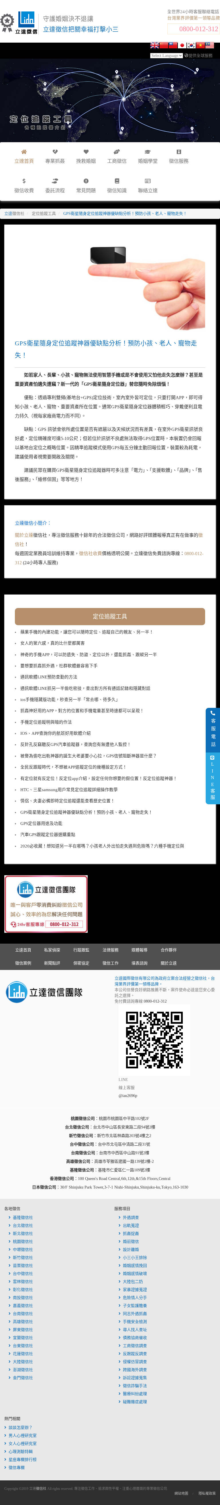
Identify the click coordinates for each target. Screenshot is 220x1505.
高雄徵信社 (23, 1322)
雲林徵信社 (23, 1282)
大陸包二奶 (133, 1282)
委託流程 (55, 190)
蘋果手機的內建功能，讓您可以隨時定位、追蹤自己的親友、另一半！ (87, 632)
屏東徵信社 (23, 1330)
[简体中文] (163, 46)
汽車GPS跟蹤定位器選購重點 (47, 834)
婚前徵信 (131, 1241)
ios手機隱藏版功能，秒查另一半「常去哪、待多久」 (70, 699)
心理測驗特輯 (21, 1451)
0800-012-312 (198, 29)
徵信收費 (24, 190)
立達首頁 (23, 950)
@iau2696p (128, 1096)
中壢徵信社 (23, 1249)
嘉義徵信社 (23, 1306)
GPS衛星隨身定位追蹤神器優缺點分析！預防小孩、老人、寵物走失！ (86, 812)
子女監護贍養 (135, 1306)
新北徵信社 (23, 1233)
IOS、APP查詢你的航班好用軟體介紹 (55, 733)
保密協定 (81, 963)
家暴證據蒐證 (135, 1290)
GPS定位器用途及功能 (41, 823)
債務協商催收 (135, 1338)
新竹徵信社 (23, 1258)
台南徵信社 (23, 1314)
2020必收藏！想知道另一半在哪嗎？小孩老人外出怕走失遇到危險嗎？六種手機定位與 (102, 846)
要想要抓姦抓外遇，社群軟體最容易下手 (59, 666)
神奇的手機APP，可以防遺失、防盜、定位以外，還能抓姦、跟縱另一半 (88, 654)
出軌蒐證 (131, 1225)
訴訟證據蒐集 (135, 1378)
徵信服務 (178, 161)
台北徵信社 (23, 1225)
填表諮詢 (139, 963)
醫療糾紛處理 (135, 1394)
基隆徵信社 (23, 1217)
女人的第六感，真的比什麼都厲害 (52, 643)
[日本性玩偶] (182, 46)
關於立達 (24, 535)
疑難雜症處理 (135, 1402)
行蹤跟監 (81, 950)
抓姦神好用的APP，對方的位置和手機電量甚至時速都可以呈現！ (82, 710)
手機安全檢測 (135, 1322)
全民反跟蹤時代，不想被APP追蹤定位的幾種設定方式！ (73, 767)
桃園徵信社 (23, 1241)
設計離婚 (131, 1249)
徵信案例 (23, 963)
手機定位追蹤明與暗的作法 (46, 722)
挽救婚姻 (86, 161)
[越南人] (200, 46)
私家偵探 (52, 950)
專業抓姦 (55, 161)
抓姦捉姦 (131, 1233)
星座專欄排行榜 (23, 1460)
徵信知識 (117, 190)
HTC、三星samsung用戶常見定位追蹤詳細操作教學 (69, 789)
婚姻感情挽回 (135, 1266)
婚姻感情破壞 (135, 1274)
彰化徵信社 (23, 1290)
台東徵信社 (23, 1346)
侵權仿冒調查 (135, 1362)
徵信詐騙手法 (135, 1386)
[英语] (154, 46)
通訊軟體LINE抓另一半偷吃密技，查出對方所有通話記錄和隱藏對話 (85, 688)
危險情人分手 (135, 1298)
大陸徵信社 (23, 1362)
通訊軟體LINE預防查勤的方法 (48, 677)
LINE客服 (212, 781)
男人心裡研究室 (23, 1435)
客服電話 (213, 734)
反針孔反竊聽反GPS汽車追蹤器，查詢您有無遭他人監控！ (75, 744)
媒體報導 (139, 950)
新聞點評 (52, 963)
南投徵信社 (23, 1298)
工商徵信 (117, 161)
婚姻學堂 (148, 161)
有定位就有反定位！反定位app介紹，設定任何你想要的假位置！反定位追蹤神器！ (98, 778)
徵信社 (41, 1489)
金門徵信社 (23, 1378)
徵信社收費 (90, 553)
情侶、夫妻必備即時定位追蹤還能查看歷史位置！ (67, 801)
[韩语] (191, 46)
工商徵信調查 (135, 1346)
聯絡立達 (148, 190)
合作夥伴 (169, 950)
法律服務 (111, 950)
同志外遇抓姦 (135, 1314)
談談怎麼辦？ (21, 1427)
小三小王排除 (135, 1258)
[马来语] (209, 46)
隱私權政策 (207, 1494)
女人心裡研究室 (23, 1443)
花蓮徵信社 (23, 1354)
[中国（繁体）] (173, 46)
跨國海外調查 (135, 1370)
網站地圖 (181, 1494)
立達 (14, 213)
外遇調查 (131, 1217)
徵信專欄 (17, 1468)
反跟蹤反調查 (135, 1354)
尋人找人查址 (135, 1330)
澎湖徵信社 (23, 1370)
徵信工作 (111, 963)
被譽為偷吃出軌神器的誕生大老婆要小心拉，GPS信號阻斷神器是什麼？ (88, 756)
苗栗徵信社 (23, 1266)
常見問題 (86, 190)
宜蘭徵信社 (23, 1338)
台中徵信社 (23, 1274)
